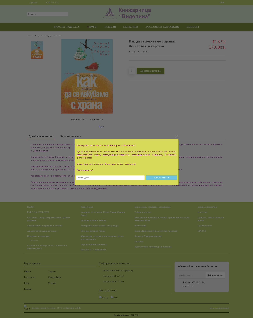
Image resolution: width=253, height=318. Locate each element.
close (176, 136)
